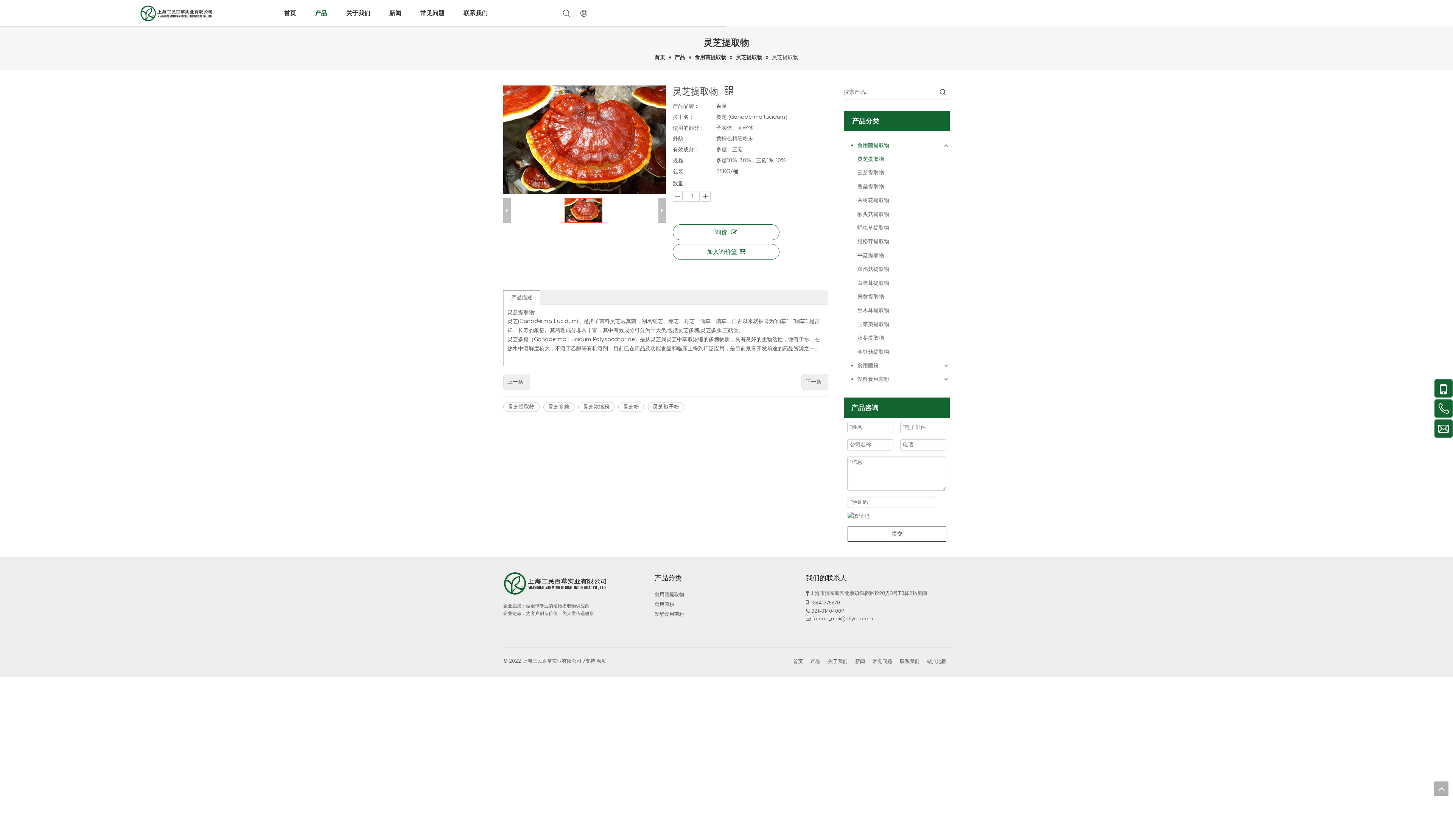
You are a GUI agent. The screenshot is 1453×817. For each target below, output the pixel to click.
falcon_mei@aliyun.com (842, 618)
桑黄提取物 (870, 297)
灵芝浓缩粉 (596, 407)
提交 (897, 534)
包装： (681, 171)
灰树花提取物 (873, 200)
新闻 (395, 13)
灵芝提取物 (521, 407)
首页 (290, 13)
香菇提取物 (870, 186)
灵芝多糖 (558, 407)
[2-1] (556, 583)
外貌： (681, 138)
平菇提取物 (870, 255)
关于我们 (358, 13)
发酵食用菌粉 (873, 379)
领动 (602, 661)
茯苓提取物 (870, 338)
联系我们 (476, 13)
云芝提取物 (870, 173)
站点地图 (937, 661)
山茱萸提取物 (873, 324)
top (1441, 788)
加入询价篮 (722, 252)
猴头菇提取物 (873, 214)
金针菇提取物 (873, 352)
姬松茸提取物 (873, 241)
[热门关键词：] (943, 92)
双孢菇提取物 (873, 269)
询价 (721, 232)
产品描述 (521, 297)
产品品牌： (686, 106)
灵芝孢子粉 (666, 407)
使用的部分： (689, 128)
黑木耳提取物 (873, 310)
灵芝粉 (631, 407)
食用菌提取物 (873, 145)
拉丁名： (683, 117)
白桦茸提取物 (873, 283)
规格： (681, 160)
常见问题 (432, 13)
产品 (321, 13)
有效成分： (686, 149)
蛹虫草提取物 (873, 228)
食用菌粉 (868, 365)
